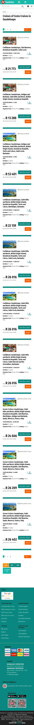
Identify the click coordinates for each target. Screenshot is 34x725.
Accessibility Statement (24, 618)
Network (3, 632)
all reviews (7, 598)
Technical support (23, 606)
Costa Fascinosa (7, 53)
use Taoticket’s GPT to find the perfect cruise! (19, 686)
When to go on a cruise (7, 615)
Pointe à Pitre (15, 58)
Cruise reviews (22, 630)
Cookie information (23, 612)
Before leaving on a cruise (8, 609)
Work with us (21, 621)
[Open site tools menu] (32, 2)
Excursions (4, 618)
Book (28, 72)
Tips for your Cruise (6, 612)
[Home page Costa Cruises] (29, 53)
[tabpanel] (17, 571)
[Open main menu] (32, 6)
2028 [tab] (18, 565)
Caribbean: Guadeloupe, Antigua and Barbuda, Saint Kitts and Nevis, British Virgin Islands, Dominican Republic (17, 96)
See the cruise (25, 67)
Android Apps (5, 638)
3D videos (3, 621)
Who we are (4, 629)
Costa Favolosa (7, 422)
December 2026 (7, 570)
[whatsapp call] (19, 2)
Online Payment (22, 633)
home (4, 12)
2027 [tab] (12, 565)
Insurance (20, 615)
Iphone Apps (4, 635)
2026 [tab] (6, 565)
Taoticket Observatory (24, 636)
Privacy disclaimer (23, 609)
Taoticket (19, 723)
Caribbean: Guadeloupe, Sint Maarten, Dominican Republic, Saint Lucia (17, 48)
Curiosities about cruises (7, 606)
